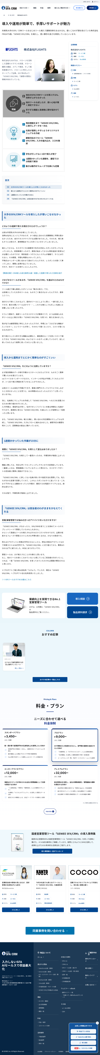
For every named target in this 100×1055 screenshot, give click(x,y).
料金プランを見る (84, 1031)
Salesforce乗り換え (84, 1037)
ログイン (96, 1)
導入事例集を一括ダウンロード (52, 851)
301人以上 (81, 899)
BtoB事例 (83, 59)
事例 (48, 8)
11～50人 (81, 56)
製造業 (46, 894)
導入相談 (84, 1043)
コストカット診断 (83, 1048)
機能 (34, 8)
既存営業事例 (48, 903)
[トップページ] (4, 15)
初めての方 (23, 8)
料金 (41, 8)
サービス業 (81, 53)
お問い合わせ (86, 1)
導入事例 (12, 15)
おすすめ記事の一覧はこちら (50, 679)
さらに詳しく (16, 910)
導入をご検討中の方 (61, 8)
